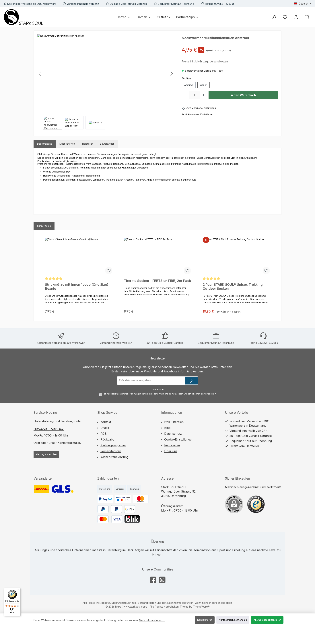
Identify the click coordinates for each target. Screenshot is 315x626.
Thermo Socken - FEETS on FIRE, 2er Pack (157, 281)
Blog (167, 428)
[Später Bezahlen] (103, 509)
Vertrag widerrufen (46, 454)
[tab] (45, 144)
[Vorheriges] (40, 74)
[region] (106, 81)
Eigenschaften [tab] (67, 143)
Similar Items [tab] (44, 226)
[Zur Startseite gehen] (24, 17)
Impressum (172, 445)
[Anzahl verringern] (185, 95)
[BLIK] (132, 519)
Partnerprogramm (113, 445)
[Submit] (191, 380)
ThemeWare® (201, 606)
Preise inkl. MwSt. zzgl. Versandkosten (205, 61)
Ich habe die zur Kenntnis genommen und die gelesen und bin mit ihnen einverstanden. (160, 394)
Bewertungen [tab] (107, 143)
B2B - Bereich (174, 422)
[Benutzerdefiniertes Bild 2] (62, 489)
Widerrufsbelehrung (114, 457)
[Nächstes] (171, 74)
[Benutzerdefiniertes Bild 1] (41, 489)
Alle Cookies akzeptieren (267, 620)
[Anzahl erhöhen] (203, 95)
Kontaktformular (69, 443)
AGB (174, 394)
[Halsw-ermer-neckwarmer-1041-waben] (105, 73)
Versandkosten (110, 451)
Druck (104, 428)
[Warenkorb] (306, 17)
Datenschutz (173, 433)
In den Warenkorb (243, 95)
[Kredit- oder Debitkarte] (109, 519)
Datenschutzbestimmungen (128, 394)
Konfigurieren (204, 620)
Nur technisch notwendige (233, 620)
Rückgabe (107, 439)
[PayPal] (116, 509)
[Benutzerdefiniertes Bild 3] (141, 499)
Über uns (170, 451)
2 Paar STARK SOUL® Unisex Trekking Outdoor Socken (233, 286)
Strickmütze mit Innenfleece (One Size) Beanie (76, 286)
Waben (203, 85)
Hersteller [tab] (87, 143)
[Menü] (18, 590)
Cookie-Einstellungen (178, 439)
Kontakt (105, 422)
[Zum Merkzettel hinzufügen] (108, 270)
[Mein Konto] (295, 17)
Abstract (188, 85)
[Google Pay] (129, 509)
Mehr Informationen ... (152, 620)
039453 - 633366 (49, 429)
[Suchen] (274, 17)
